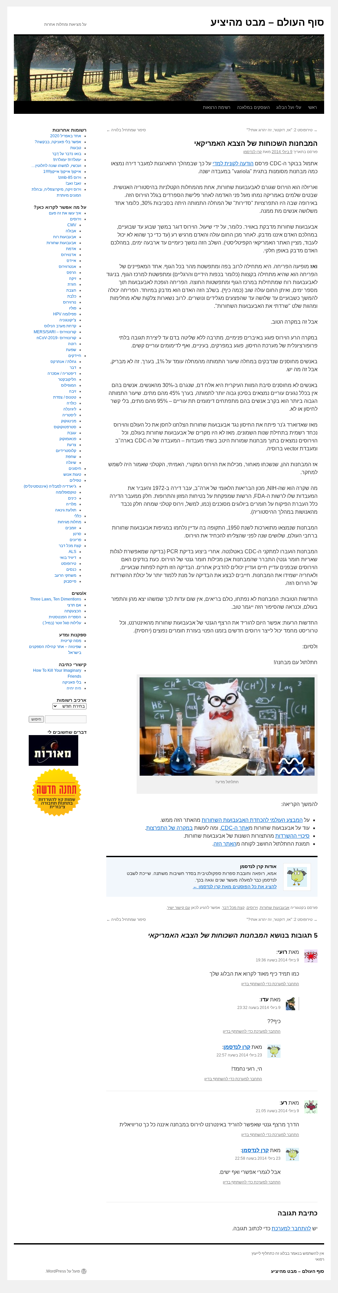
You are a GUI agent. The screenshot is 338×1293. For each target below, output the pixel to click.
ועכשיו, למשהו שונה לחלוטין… (56, 165)
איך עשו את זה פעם (65, 213)
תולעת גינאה (65, 510)
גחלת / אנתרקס (63, 361)
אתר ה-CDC (235, 828)
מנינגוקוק (68, 421)
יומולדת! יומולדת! (67, 159)
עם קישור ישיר (178, 907)
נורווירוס (69, 302)
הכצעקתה (72, 611)
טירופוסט (68, 563)
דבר (73, 367)
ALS (72, 551)
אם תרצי (74, 605)
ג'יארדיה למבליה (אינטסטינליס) (50, 486)
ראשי (312, 107)
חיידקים (74, 355)
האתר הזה (225, 844)
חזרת (72, 284)
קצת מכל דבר (233, 907)
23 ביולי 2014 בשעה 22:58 (258, 1158)
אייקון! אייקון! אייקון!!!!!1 (62, 171)
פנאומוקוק (67, 438)
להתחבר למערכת (291, 1228)
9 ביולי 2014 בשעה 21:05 (277, 1111)
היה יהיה (74, 688)
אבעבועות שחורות (274, 907)
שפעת (71, 349)
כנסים (71, 569)
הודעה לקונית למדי (233, 163)
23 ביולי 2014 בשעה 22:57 (239, 1055)
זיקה (72, 278)
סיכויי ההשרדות (292, 836)
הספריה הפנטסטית (65, 617)
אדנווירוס (68, 254)
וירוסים (252, 907)
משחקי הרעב (65, 575)
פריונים (75, 539)
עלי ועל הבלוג (288, 107)
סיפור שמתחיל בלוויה (126, 130)
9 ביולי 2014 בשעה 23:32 (259, 1007)
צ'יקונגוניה (67, 320)
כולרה (71, 403)
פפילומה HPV (64, 314)
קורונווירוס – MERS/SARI (55, 332)
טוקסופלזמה (66, 492)
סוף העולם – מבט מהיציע (267, 22)
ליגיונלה (69, 409)
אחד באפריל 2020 (65, 136)
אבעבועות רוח (64, 237)
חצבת (71, 290)
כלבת (71, 296)
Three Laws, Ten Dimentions (55, 599)
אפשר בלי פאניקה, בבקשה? (58, 142)
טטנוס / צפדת (64, 397)
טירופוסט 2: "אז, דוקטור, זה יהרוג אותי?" (282, 130)
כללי (77, 516)
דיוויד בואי (68, 557)
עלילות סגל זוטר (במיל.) (62, 623)
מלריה (71, 504)
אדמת (71, 248)
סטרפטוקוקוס (65, 427)
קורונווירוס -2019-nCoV (56, 338)
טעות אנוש (72, 474)
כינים (72, 498)
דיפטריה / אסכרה (62, 373)
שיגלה (71, 462)
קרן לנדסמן (252, 151)
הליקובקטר (67, 379)
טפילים (75, 480)
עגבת (71, 433)
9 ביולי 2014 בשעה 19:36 (277, 960)
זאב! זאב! (73, 183)
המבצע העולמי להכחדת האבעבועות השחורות (252, 820)
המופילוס (68, 385)
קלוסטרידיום (66, 450)
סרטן (77, 534)
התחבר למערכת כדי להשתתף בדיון (270, 984)
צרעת (71, 444)
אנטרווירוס (67, 266)
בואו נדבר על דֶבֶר (66, 153)
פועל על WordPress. (62, 1271)
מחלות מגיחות (69, 522)
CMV (71, 225)
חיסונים (75, 468)
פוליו (72, 308)
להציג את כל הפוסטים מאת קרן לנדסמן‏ (235, 886)
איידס (71, 260)
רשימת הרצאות (216, 107)
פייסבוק (70, 581)
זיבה (72, 391)
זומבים (70, 528)
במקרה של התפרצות (169, 828)
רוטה (72, 343)
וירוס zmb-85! (69, 177)
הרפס (71, 272)
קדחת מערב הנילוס (60, 326)
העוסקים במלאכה (253, 107)
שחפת (71, 456)
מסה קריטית (71, 640)
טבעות (75, 147)
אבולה (71, 231)
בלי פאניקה (71, 682)
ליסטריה (69, 415)
